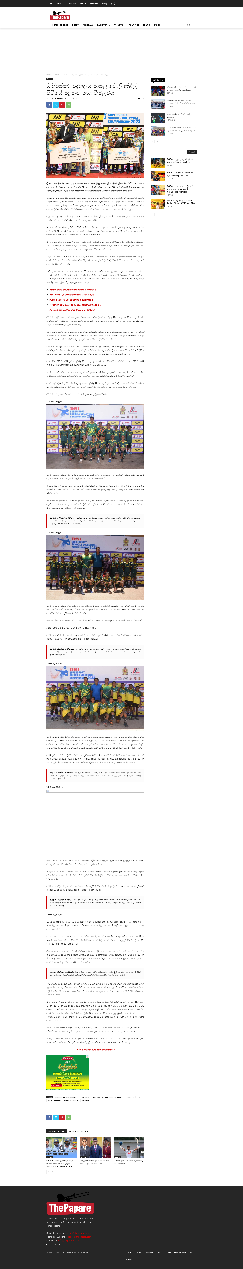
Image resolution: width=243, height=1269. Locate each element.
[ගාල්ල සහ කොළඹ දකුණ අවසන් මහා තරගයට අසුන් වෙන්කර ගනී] (95, 1147)
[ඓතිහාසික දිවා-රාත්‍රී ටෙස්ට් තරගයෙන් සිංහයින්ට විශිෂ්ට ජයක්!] (158, 104)
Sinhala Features (54, 1100)
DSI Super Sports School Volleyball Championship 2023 (102, 1097)
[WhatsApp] (68, 105)
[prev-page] (48, 1172)
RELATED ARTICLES (57, 1131)
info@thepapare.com (68, 1240)
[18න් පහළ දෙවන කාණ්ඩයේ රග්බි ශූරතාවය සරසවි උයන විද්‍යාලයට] (158, 131)
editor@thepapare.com (78, 1233)
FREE (138, 1097)
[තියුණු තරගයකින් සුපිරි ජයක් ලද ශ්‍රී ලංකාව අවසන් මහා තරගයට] (158, 91)
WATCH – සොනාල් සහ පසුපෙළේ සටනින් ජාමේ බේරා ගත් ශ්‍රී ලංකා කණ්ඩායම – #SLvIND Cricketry (59, 1163)
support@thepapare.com (78, 1236)
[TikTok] (55, 1244)
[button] (188, 25)
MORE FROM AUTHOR (79, 1131)
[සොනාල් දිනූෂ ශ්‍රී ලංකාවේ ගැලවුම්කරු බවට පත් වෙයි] (129, 1147)
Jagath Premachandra (58, 98)
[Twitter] (55, 105)
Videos (49, 1157)
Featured (130, 1097)
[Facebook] (49, 105)
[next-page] (52, 1172)
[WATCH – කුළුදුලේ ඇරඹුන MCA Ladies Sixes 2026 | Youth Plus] (158, 204)
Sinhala (57, 75)
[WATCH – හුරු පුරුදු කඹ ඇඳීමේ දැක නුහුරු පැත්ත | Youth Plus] (158, 163)
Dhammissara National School (66, 1097)
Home (48, 75)
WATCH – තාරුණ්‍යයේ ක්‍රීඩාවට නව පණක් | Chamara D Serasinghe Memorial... (180, 189)
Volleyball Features (71, 1100)
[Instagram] (51, 1244)
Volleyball (85, 1100)
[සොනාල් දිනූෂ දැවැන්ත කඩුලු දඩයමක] (158, 118)
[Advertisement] (121, 49)
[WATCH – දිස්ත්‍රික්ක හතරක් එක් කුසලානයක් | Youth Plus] (158, 176)
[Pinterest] (62, 105)
